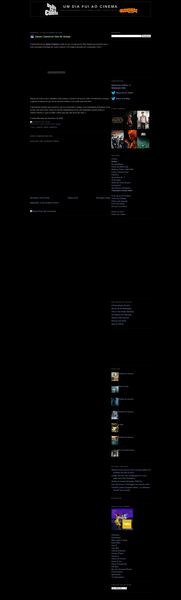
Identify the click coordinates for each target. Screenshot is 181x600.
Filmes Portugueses (119, 564)
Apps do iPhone (117, 324)
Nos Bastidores (117, 164)
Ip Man (120, 424)
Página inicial (73, 198)
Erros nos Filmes (118, 204)
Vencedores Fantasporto (121, 188)
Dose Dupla (116, 180)
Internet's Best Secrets (120, 318)
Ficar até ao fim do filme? (121, 196)
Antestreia (115, 535)
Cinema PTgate (117, 553)
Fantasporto (116, 185)
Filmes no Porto (117, 212)
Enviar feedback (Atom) (49, 203)
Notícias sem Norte (118, 321)
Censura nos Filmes (119, 206)
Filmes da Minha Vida (119, 167)
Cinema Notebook (118, 551)
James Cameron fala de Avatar (53, 36)
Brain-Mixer (115, 543)
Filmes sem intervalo (119, 201)
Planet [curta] (123, 386)
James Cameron (50, 127)
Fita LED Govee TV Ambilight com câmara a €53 (130, 484)
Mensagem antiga (103, 198)
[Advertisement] (90, 23)
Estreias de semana (125, 399)
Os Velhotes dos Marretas (121, 315)
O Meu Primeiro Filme (120, 172)
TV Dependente (117, 577)
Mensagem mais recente (39, 198)
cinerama (115, 556)
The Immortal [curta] (126, 450)
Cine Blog (115, 548)
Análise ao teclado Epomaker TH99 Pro (126, 481)
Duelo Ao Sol (116, 561)
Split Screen (116, 574)
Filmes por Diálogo (118, 198)
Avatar (89, 44)
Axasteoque (116, 538)
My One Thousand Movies (121, 569)
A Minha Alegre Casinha (120, 305)
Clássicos (115, 175)
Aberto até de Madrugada (121, 308)
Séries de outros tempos (121, 183)
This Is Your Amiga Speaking (122, 312)
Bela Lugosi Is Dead (119, 540)
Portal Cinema (117, 572)
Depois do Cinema (118, 559)
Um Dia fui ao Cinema (90, 6)
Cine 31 (114, 545)
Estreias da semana (125, 374)
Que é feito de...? (118, 177)
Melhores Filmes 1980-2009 (122, 169)
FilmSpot (114, 567)
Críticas (114, 159)
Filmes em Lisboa (118, 214)
